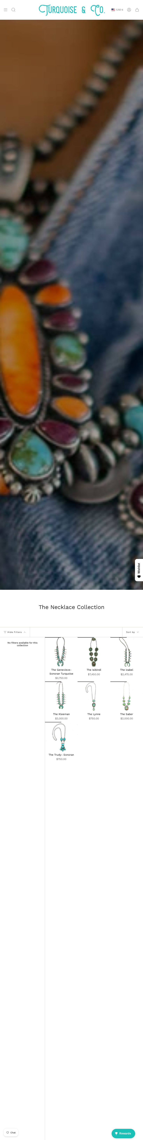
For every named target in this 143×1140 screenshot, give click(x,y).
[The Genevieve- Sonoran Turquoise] (61, 652)
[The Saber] (126, 696)
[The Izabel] (126, 652)
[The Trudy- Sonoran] (61, 736)
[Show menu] (5, 10)
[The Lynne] (94, 696)
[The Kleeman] (61, 696)
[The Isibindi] (94, 652)
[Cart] (137, 10)
